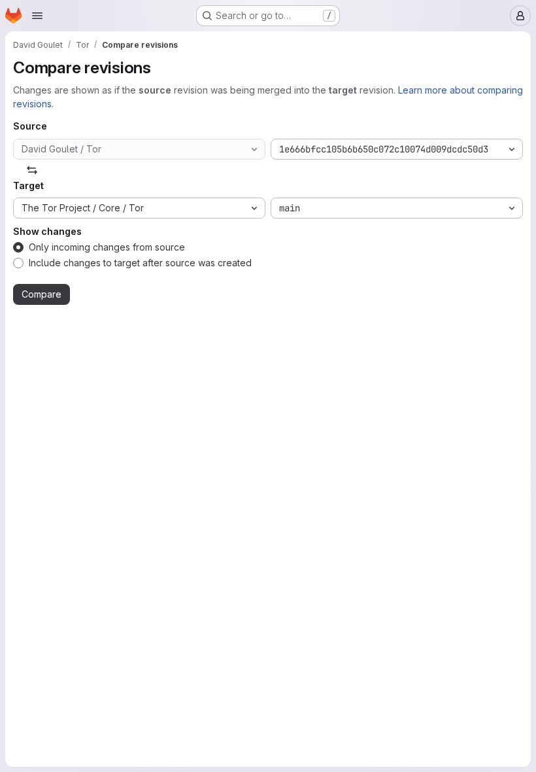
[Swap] (32, 170)
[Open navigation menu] (37, 15)
